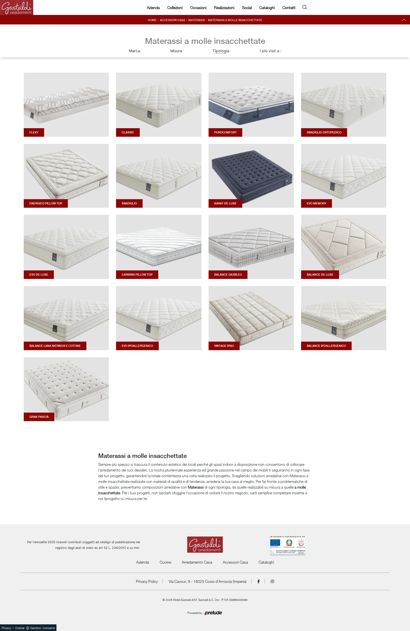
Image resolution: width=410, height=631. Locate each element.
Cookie (19, 628)
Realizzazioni (224, 7)
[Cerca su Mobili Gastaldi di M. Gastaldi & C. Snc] (304, 6)
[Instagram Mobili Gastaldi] (272, 581)
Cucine (165, 562)
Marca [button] (134, 50)
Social (247, 7)
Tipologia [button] (221, 50)
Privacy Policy (147, 581)
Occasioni (198, 7)
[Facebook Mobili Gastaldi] (259, 581)
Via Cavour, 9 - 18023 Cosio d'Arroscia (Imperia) (208, 581)
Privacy (6, 628)
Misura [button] (176, 50)
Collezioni (175, 7)
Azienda (153, 7)
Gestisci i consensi (42, 628)
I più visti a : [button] (270, 50)
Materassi (196, 20)
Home (152, 20)
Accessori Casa (172, 20)
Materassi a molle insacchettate (235, 20)
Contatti (288, 7)
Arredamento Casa (197, 562)
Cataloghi (267, 7)
